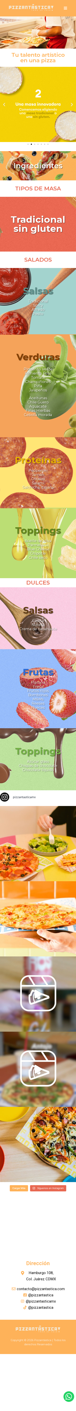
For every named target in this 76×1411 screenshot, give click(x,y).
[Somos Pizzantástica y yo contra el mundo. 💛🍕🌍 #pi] (38, 1144)
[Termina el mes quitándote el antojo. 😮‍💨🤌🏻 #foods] (38, 1069)
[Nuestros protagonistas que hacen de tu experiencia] (38, 994)
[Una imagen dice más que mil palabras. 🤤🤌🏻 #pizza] (38, 918)
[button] (4, 104)
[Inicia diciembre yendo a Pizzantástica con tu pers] (38, 843)
